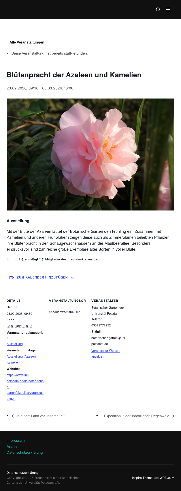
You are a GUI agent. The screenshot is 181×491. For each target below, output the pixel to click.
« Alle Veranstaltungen (25, 42)
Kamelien (13, 362)
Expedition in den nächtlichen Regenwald (137, 415)
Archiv (12, 446)
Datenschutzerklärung (25, 452)
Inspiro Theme (142, 478)
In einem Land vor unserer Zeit (40, 415)
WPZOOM (167, 478)
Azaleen (30, 356)
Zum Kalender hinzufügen (42, 277)
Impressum (16, 440)
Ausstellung (15, 343)
